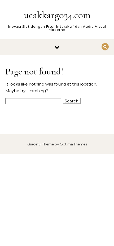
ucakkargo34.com (57, 15)
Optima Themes (73, 144)
